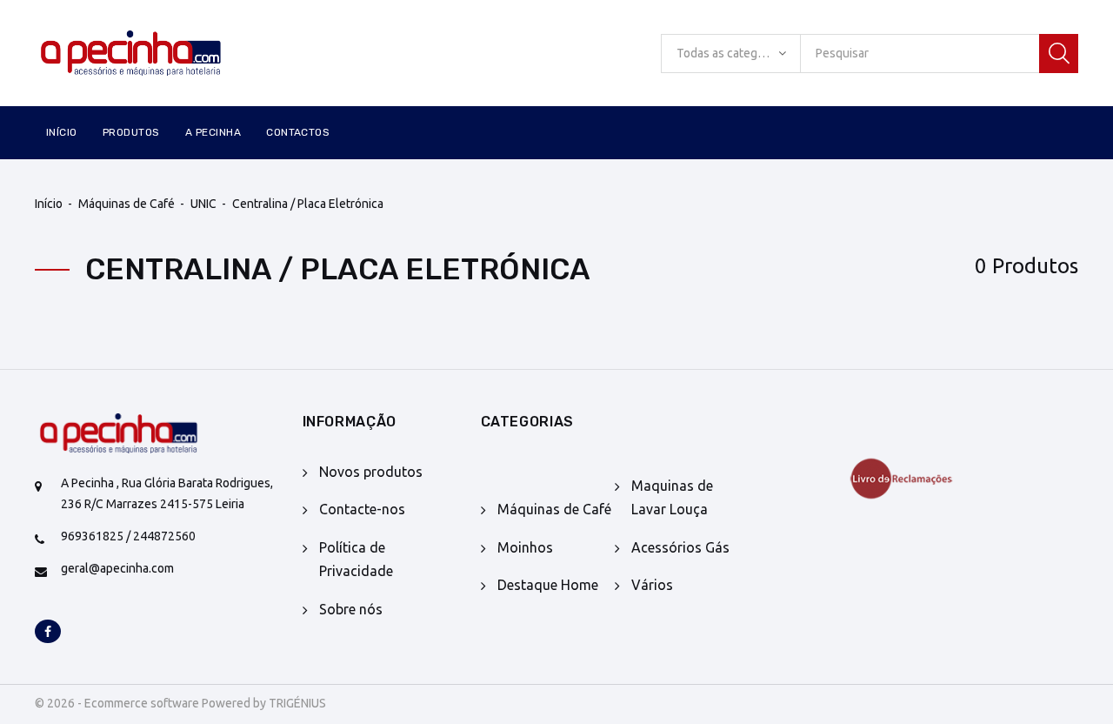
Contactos (298, 132)
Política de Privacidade (356, 559)
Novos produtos (371, 471)
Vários (652, 585)
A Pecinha (213, 132)
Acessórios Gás (680, 547)
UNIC (203, 204)
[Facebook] (47, 632)
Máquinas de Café (126, 204)
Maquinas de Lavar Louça (672, 497)
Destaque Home (547, 585)
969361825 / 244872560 (128, 536)
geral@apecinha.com (117, 568)
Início (61, 132)
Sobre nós (351, 609)
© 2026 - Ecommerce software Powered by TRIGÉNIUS (180, 703)
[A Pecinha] (156, 53)
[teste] (912, 478)
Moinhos (525, 547)
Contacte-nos (362, 509)
